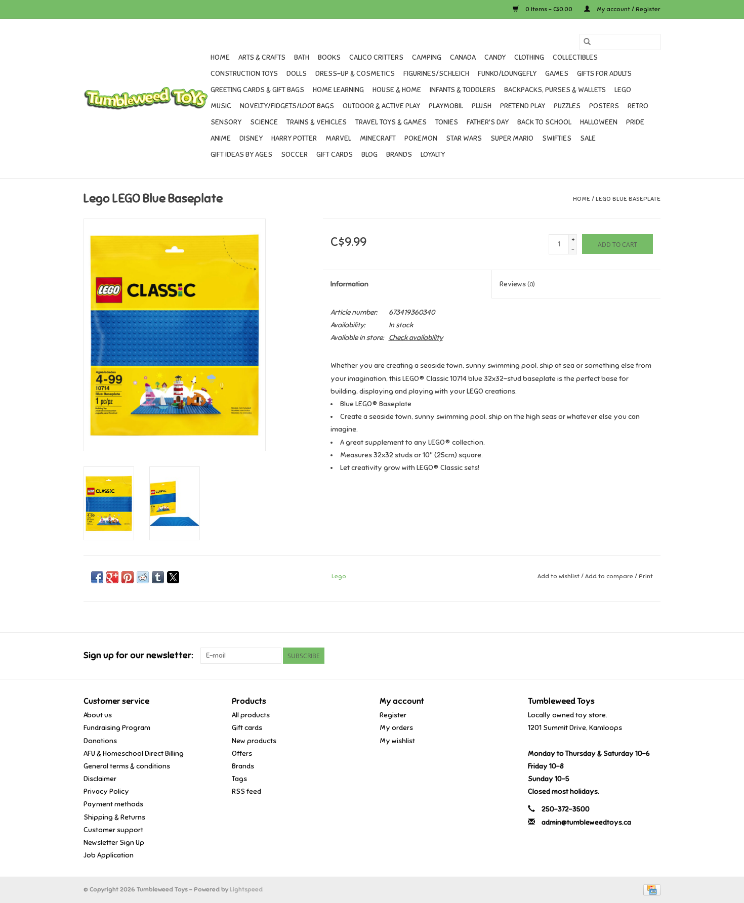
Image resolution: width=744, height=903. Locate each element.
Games (556, 73)
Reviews (517, 284)
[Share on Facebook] (97, 577)
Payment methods (113, 804)
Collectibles (575, 57)
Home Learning (338, 89)
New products (254, 741)
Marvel (338, 138)
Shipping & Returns (114, 817)
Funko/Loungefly (507, 73)
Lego (622, 89)
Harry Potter (294, 138)
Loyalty (433, 154)
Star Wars (464, 138)
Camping (426, 57)
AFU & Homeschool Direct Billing (134, 753)
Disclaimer (100, 779)
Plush (481, 106)
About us (98, 715)
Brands (399, 154)
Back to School (544, 122)
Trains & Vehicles (316, 122)
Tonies (446, 122)
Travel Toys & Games (391, 122)
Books (329, 57)
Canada (463, 57)
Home (220, 57)
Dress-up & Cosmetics (355, 73)
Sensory (226, 122)
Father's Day (488, 122)
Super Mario (511, 138)
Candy (495, 57)
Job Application (109, 855)
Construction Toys (244, 73)
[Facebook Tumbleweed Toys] (617, 656)
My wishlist (397, 741)
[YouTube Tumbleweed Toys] (635, 656)
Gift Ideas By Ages (241, 154)
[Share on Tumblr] (158, 577)
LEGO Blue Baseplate (628, 198)
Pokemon (420, 138)
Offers (242, 753)
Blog (369, 154)
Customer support (113, 830)
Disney (251, 138)
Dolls (296, 73)
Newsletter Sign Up (114, 842)
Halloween (598, 122)
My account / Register (627, 9)
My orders (396, 727)
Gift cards (334, 154)
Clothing (529, 57)
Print (646, 576)
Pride (635, 122)
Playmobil (446, 106)
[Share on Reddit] (143, 577)
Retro (638, 106)
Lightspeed (246, 889)
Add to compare (610, 576)
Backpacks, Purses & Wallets (555, 89)
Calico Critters (376, 57)
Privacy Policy (106, 791)
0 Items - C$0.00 (549, 9)
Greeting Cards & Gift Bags (257, 89)
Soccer (294, 154)
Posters (604, 106)
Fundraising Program (117, 727)
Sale (588, 138)
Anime (221, 138)
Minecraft (378, 138)
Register (393, 715)
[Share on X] (173, 577)
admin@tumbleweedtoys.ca (586, 822)
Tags (239, 779)
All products (251, 715)
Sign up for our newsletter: (138, 655)
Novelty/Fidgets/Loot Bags (287, 106)
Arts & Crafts (261, 57)
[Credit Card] (650, 889)
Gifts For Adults (604, 73)
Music (221, 106)
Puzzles (567, 106)
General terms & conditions (127, 766)
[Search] (587, 42)
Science (264, 122)
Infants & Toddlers (462, 89)
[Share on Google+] (112, 577)
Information (349, 284)
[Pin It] (127, 577)
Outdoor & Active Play (381, 106)
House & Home (397, 89)
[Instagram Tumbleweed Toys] (652, 656)
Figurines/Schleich (436, 73)
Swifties (556, 138)
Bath (301, 57)
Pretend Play (522, 106)
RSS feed (246, 791)
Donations (100, 741)
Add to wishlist (559, 576)
